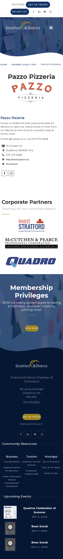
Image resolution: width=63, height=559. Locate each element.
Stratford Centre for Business (12, 469)
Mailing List (19, 12)
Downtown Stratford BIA (31, 472)
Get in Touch (38, 4)
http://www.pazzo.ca (17, 159)
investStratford (12, 462)
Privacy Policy (31, 424)
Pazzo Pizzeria (51, 65)
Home (3, 64)
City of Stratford (51, 462)
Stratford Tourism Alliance (31, 463)
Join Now (32, 328)
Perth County (51, 473)
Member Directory (24, 64)
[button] (51, 27)
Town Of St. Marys (51, 468)
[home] (22, 27)
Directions (12, 164)
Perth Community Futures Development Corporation (12, 481)
